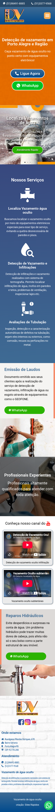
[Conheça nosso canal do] (27, 523)
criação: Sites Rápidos (27, 804)
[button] (47, 15)
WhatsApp (19, 410)
